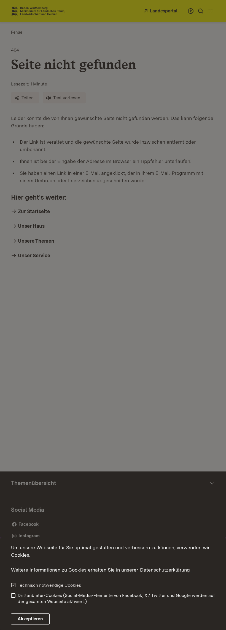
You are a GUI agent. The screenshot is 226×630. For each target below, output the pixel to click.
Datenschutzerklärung (165, 570)
